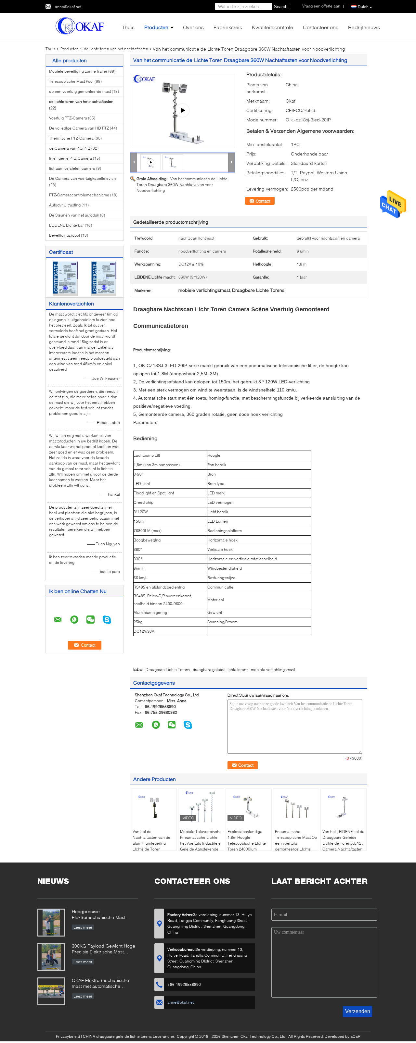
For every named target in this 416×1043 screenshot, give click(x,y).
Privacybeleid (68, 1036)
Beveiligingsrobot (64, 235)
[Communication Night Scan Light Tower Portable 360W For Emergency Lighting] (172, 161)
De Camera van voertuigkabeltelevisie (83, 178)
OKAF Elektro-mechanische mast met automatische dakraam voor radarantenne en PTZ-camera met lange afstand (104, 983)
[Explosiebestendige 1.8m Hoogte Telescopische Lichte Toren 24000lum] (248, 806)
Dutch (363, 6)
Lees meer (82, 927)
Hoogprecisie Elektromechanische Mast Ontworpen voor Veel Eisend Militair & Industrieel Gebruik (101, 915)
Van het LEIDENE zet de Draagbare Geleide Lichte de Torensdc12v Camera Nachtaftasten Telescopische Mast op (343, 843)
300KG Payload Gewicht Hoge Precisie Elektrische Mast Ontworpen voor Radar (103, 949)
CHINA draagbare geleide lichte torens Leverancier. (129, 1036)
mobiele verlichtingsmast (273, 669)
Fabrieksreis (228, 27)
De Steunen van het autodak (74, 215)
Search (280, 6)
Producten (156, 27)
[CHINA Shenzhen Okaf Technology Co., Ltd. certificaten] (65, 278)
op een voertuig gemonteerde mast (80, 91)
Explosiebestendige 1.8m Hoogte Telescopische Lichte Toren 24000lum (247, 840)
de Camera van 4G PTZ (69, 148)
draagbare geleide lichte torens (220, 669)
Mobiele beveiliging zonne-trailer (78, 71)
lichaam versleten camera (72, 168)
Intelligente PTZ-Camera (70, 158)
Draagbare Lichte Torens (168, 669)
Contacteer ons (320, 27)
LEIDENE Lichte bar (66, 225)
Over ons (193, 27)
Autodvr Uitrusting (65, 205)
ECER (355, 1036)
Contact (263, 201)
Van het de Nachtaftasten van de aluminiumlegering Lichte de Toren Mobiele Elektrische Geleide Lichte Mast (151, 846)
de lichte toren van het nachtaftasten (116, 48)
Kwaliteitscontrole (272, 27)
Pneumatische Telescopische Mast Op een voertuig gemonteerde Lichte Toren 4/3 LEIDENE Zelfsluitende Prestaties (296, 846)
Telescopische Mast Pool (71, 81)
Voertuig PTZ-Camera (68, 118)
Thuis (128, 27)
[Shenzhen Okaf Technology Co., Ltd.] (81, 25)
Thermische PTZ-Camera (71, 138)
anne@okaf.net (68, 6)
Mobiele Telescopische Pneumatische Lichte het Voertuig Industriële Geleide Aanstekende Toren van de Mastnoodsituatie (201, 846)
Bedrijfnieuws (364, 27)
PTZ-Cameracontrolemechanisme (79, 194)
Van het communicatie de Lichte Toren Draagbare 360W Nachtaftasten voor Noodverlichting (182, 184)
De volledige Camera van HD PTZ (79, 128)
